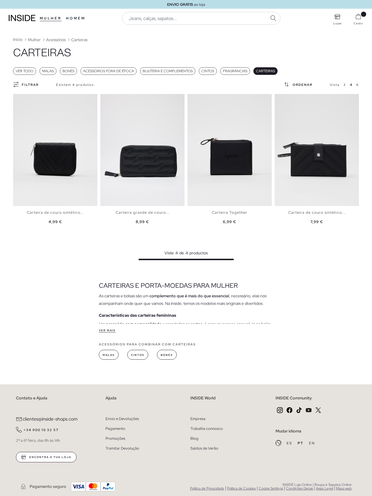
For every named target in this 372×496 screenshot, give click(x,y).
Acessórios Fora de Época (108, 71)
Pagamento (115, 428)
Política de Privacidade (207, 488)
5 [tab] (292, 98)
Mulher (51, 18)
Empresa (197, 418)
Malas (48, 71)
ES (290, 443)
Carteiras (265, 71)
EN (312, 443)
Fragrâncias (235, 71)
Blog (194, 438)
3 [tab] (24, 98)
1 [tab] (18, 98)
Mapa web (344, 488)
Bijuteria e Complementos (168, 71)
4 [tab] (114, 98)
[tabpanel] (55, 150)
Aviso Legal (324, 488)
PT (301, 443)
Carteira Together (229, 212)
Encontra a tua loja (49, 457)
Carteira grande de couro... (142, 212)
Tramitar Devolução (122, 448)
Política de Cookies (241, 488)
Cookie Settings (271, 488)
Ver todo (24, 71)
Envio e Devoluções (122, 418)
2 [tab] (21, 98)
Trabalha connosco (206, 428)
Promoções (115, 438)
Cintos (207, 71)
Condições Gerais (299, 488)
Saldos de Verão (204, 448)
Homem (75, 18)
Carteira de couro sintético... (55, 212)
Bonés (68, 71)
